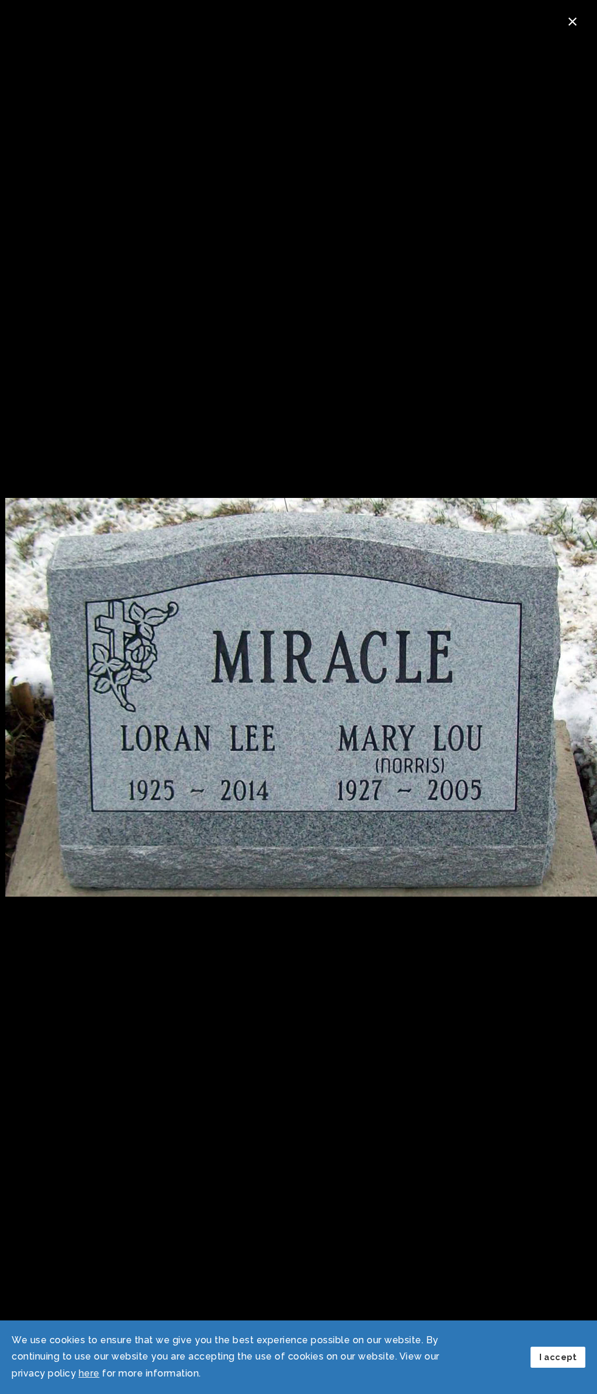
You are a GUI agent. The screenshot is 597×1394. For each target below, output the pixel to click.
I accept (558, 1357)
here (89, 1373)
